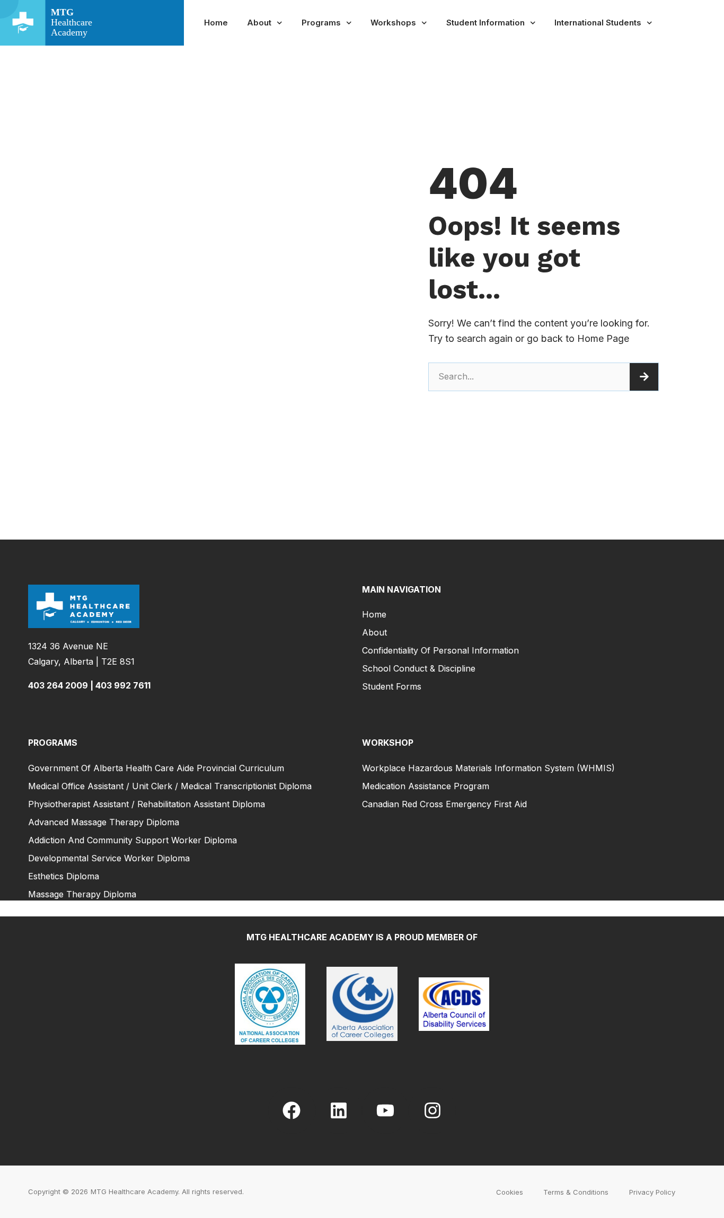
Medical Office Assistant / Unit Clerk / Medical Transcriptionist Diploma (170, 786)
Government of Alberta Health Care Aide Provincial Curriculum (156, 768)
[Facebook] (291, 1110)
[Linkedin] (338, 1110)
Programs (321, 22)
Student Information (485, 22)
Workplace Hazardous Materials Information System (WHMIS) (488, 768)
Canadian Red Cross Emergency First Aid (444, 804)
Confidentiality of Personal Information (440, 650)
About (259, 22)
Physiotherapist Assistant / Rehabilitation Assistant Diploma (146, 804)
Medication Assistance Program (425, 786)
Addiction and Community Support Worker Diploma (132, 840)
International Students (597, 22)
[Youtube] (385, 1110)
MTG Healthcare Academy (134, 1191)
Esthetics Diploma (63, 876)
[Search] (644, 377)
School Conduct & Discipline (418, 668)
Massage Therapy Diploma (82, 894)
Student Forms (391, 686)
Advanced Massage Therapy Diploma (103, 822)
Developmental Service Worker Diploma (109, 858)
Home (216, 22)
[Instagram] (432, 1110)
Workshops (393, 22)
